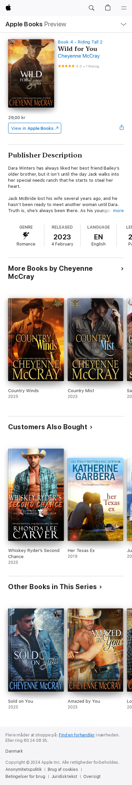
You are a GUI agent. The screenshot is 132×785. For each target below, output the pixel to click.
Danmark (14, 751)
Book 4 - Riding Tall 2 (80, 42)
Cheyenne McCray (79, 56)
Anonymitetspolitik (23, 769)
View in (32, 128)
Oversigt (92, 776)
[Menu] (124, 8)
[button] (91, 8)
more (118, 210)
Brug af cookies (63, 769)
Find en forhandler (77, 735)
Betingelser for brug (25, 776)
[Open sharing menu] (121, 128)
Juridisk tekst (64, 776)
